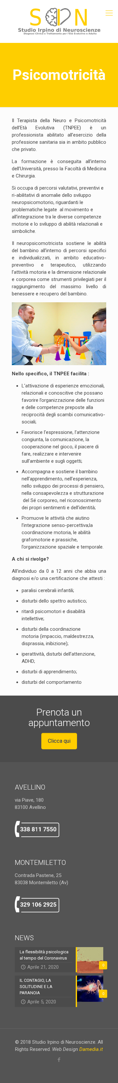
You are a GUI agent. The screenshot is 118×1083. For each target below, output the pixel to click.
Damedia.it (91, 1049)
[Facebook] (59, 1060)
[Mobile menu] (109, 13)
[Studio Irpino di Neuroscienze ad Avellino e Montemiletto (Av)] (59, 21)
